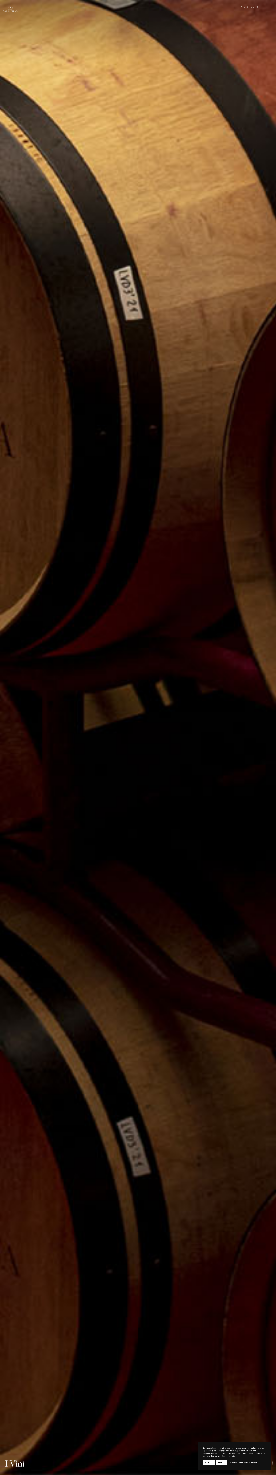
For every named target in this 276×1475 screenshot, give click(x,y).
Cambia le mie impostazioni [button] (243, 1462)
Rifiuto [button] (221, 1462)
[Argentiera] (18, 9)
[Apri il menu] (268, 7)
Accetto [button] (208, 1462)
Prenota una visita (250, 7)
